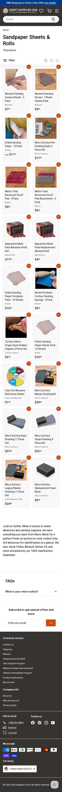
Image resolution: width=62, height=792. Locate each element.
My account (8, 682)
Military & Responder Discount (18, 668)
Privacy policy (9, 705)
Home (6, 30)
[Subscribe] (51, 622)
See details (50, 3)
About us (7, 696)
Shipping (7, 649)
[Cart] (49, 11)
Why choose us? (11, 700)
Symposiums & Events (14, 659)
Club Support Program (14, 663)
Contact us (8, 644)
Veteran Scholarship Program (17, 673)
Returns (7, 654)
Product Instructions (13, 677)
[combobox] (31, 19)
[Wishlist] (41, 10)
